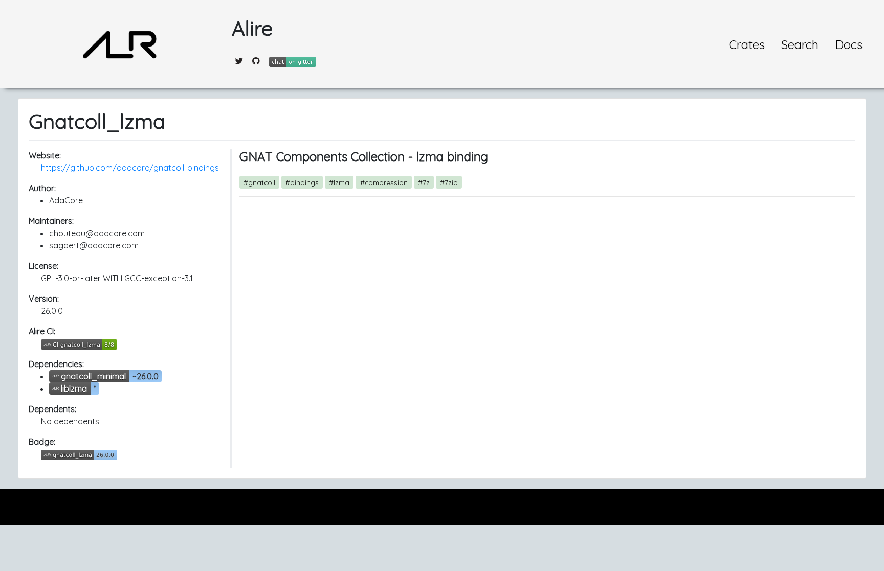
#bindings (302, 182)
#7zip (449, 182)
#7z (424, 182)
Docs (849, 44)
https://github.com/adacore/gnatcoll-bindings (130, 168)
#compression (384, 182)
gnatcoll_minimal (93, 376)
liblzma (74, 388)
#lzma (339, 182)
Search (800, 44)
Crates (747, 44)
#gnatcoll (259, 182)
